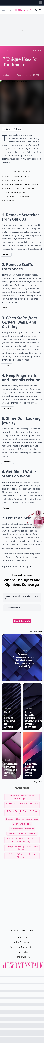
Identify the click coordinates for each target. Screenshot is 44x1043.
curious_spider (25, 566)
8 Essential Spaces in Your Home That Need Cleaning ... (22, 840)
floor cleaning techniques (22, 828)
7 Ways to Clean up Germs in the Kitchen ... (22, 848)
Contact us (22, 937)
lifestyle (7, 50)
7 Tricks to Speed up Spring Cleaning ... (22, 855)
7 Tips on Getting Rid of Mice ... (22, 833)
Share (18, 129)
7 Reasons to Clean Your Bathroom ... (22, 805)
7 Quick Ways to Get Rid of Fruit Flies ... (22, 812)
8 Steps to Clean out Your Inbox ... (22, 819)
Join (39, 10)
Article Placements (22, 942)
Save (8, 129)
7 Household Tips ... (22, 823)
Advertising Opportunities (22, 947)
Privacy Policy (22, 952)
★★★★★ (37, 50)
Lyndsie (6, 75)
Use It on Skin (9, 201)
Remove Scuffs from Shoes (14, 181)
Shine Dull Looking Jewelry (14, 193)
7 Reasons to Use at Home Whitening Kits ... (22, 797)
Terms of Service (22, 956)
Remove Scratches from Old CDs (16, 177)
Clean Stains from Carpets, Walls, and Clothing (23, 185)
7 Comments (22, 75)
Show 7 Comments (22, 621)
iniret (40, 631)
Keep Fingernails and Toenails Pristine (19, 189)
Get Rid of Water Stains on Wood (16, 197)
